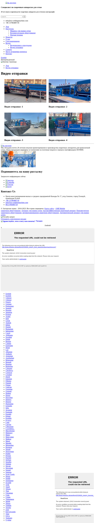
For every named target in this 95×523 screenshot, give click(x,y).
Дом (7, 27)
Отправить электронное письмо (13, 219)
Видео (8, 43)
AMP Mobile (60, 209)
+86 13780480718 (12, 200)
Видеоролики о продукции (21, 45)
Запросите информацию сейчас (13, 176)
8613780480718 (12, 205)
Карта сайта (49, 209)
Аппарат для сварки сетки (31, 211)
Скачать (9, 50)
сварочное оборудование (11, 211)
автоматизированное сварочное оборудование (40, 213)
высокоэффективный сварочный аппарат (59, 211)
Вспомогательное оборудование (23, 33)
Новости (9, 37)
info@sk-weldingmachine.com (17, 203)
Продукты (10, 29)
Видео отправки (16, 47)
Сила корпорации (13, 41)
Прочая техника (16, 35)
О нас (8, 39)
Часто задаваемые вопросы (16, 52)
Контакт (9, 54)
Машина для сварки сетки (20, 31)
